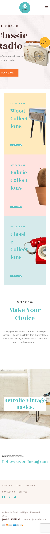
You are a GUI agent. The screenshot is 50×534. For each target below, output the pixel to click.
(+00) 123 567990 (11, 519)
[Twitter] (14, 497)
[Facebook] (3, 497)
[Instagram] (9, 497)
